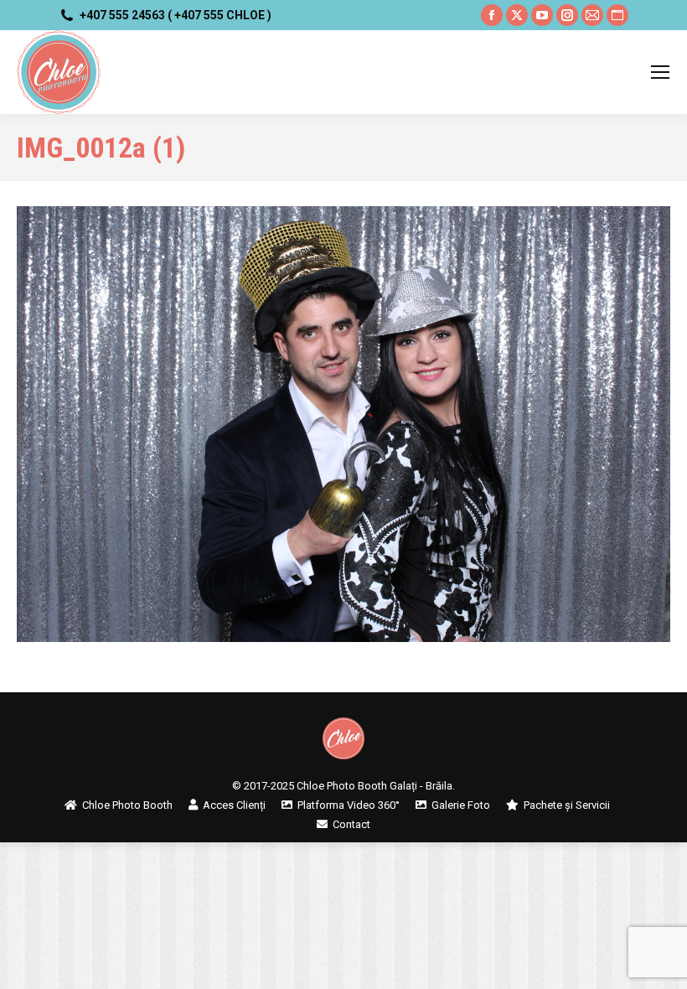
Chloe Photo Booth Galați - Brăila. (376, 785)
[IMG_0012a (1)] (343, 424)
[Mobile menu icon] (660, 72)
